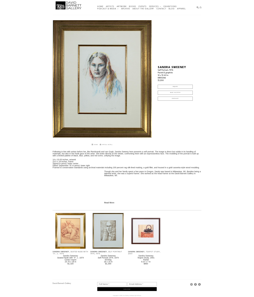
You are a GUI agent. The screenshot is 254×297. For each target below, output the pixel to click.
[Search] (198, 7)
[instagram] (191, 284)
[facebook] (195, 284)
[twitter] (199, 284)
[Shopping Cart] (200, 7)
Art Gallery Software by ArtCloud (132, 295)
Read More (109, 203)
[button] (155, 6)
